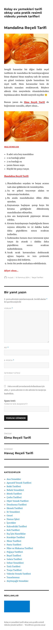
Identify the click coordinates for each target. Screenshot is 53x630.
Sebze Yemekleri (15, 563)
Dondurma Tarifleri (16, 504)
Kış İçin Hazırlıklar (16, 533)
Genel (10, 515)
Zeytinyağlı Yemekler (17, 581)
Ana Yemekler (14, 479)
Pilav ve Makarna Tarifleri (20, 548)
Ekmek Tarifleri (15, 508)
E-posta (9, 360)
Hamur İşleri (13, 519)
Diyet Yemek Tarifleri (17, 501)
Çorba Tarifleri (14, 497)
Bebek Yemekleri (15, 490)
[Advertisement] (17, 607)
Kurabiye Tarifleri (16, 537)
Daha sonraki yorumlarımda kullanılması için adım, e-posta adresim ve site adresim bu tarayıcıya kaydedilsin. (25, 390)
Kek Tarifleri (13, 530)
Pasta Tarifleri (14, 544)
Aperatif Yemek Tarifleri (19, 482)
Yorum (8, 308)
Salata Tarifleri (14, 559)
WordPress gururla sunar (35, 625)
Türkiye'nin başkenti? (16, 404)
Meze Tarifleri (14, 541)
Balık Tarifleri (14, 486)
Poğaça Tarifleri (15, 552)
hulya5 (10, 277)
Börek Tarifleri (14, 493)
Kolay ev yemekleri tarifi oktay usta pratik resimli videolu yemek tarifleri (23, 12)
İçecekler (11, 522)
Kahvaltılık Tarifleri (17, 526)
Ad (6, 347)
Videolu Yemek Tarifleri (19, 573)
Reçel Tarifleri (37, 277)
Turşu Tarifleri (14, 570)
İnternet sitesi (12, 373)
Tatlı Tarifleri (13, 566)
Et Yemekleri (13, 512)
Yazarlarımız (13, 577)
